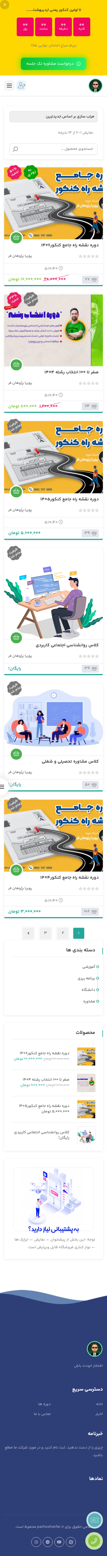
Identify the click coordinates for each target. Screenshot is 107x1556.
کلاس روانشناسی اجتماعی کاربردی (67, 645)
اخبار (99, 1414)
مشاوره (89, 1002)
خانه (99, 1404)
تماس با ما (42, 1414)
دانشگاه (88, 990)
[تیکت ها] (94, 1520)
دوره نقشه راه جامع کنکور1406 (70, 245)
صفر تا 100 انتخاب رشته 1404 (71, 372)
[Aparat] (71, 1542)
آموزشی (88, 967)
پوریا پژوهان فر (20, 256)
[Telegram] (48, 1542)
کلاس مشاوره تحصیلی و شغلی (70, 761)
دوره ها (44, 1404)
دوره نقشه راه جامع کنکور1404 (69, 877)
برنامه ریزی (86, 979)
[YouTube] (59, 1542)
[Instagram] (36, 1542)
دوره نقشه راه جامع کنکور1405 (69, 499)
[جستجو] (15, 149)
